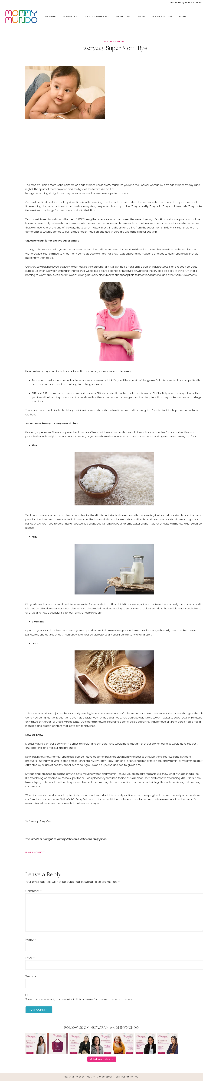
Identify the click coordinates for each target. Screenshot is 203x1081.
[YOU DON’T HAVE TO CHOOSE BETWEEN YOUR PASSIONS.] (167, 1043)
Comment (33, 891)
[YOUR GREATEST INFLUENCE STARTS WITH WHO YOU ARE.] (123, 1043)
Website (30, 976)
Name (30, 940)
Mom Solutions (115, 41)
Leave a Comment (35, 852)
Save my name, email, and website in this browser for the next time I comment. (79, 999)
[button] (196, 14)
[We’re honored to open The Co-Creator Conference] (35, 1043)
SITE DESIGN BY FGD (127, 1077)
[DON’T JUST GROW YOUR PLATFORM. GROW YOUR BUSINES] (145, 1043)
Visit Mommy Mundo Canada (186, 2)
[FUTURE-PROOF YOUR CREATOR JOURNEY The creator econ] (101, 1043)
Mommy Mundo (21, 16)
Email (30, 958)
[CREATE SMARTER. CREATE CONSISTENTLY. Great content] (79, 1043)
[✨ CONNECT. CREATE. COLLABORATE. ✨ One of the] (57, 1043)
